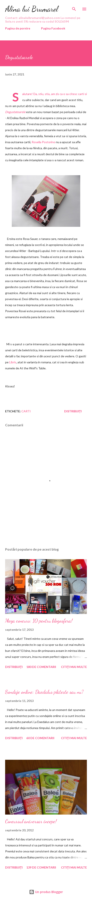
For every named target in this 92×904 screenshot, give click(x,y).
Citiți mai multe (74, 667)
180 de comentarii (41, 667)
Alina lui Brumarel (31, 9)
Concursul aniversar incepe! (31, 821)
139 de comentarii (41, 867)
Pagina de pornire (17, 28)
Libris (12, 362)
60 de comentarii (40, 738)
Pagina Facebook (53, 28)
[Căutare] (74, 7)
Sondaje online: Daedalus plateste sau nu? (44, 692)
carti (26, 411)
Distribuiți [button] (73, 411)
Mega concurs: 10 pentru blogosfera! (39, 621)
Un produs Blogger (48, 892)
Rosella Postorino (43, 142)
